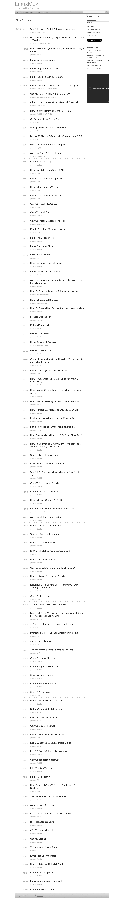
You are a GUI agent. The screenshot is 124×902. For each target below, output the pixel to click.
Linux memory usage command (46, 881)
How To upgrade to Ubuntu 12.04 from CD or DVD (56, 435)
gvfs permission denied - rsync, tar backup (52, 624)
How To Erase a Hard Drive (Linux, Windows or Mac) (57, 308)
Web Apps (40, 294)
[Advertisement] (74, 5)
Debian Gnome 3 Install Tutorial (46, 709)
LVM (38, 636)
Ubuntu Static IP (38, 838)
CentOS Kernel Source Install (45, 683)
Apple (39, 43)
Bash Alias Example (40, 254)
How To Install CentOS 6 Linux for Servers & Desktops (53, 786)
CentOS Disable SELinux (42, 658)
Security (45, 303)
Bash (38, 258)
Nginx (50, 88)
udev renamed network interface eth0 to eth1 (54, 102)
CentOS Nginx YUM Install (44, 666)
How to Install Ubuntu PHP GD (46, 500)
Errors (39, 365)
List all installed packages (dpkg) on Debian (52, 426)
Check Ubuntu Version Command (47, 463)
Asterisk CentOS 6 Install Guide (46, 153)
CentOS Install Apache (41, 872)
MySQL (39, 148)
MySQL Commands (92, 23)
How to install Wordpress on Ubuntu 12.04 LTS (54, 409)
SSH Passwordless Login (42, 821)
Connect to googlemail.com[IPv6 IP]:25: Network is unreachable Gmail (56, 360)
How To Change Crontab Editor (46, 263)
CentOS (38, 12)
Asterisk (39, 156)
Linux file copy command (42, 59)
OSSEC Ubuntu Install (41, 830)
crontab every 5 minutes (42, 804)
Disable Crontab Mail (41, 316)
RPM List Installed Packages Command (50, 550)
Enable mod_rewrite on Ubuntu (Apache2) (52, 418)
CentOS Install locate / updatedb (47, 178)
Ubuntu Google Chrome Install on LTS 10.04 (52, 567)
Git (38, 122)
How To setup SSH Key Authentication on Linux (54, 401)
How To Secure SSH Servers (44, 299)
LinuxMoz (26, 4)
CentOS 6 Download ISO (42, 692)
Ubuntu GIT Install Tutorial (44, 542)
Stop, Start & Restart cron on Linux (48, 796)
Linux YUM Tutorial (40, 776)
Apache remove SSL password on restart (50, 604)
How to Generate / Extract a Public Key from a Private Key (54, 380)
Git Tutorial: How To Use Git (44, 119)
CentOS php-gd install (41, 596)
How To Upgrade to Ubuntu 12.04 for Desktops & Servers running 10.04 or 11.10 (56, 445)
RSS (107, 12)
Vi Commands (90, 26)
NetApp (18, 12)
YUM (38, 780)
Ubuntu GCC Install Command (45, 534)
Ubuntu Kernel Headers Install (46, 700)
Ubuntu (53, 97)
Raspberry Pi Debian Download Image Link (52, 508)
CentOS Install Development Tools (48, 220)
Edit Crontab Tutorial (41, 768)
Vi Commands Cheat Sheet (44, 847)
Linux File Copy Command (94, 65)
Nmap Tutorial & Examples (43, 342)
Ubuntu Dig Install (39, 333)
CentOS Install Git (39, 212)
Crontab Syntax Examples (93, 32)
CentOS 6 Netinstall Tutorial (45, 483)
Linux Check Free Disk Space (45, 271)
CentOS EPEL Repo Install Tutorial (47, 734)
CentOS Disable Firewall (42, 725)
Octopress (40, 131)
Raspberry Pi (41, 512)
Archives (45, 12)
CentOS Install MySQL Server (45, 203)
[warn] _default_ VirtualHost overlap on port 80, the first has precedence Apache (57, 614)
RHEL (44, 32)
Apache (39, 608)
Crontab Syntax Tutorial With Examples (50, 813)
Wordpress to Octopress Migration (48, 127)
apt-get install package (42, 641)
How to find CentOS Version (44, 187)
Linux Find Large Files (41, 246)
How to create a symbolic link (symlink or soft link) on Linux (57, 50)
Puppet (55, 88)
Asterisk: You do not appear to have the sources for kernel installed (56, 281)
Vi (37, 850)
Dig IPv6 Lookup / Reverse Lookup (47, 229)
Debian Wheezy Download (44, 717)
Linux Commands (28, 12)
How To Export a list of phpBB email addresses (54, 291)
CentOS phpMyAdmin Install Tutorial (49, 370)
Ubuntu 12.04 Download (43, 559)
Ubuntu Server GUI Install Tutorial (48, 576)
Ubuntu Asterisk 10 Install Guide (47, 864)
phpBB (46, 294)
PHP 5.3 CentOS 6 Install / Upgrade (48, 751)
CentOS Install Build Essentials (46, 195)
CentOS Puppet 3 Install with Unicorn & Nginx (54, 85)
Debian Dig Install (39, 325)
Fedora (39, 139)
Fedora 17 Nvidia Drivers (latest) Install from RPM (56, 136)
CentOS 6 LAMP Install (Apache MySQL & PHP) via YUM (56, 473)
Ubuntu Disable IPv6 (41, 350)
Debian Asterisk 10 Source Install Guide (50, 742)
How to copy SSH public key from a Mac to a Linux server (56, 391)
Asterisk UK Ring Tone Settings (46, 517)
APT (38, 644)
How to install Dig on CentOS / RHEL (49, 170)
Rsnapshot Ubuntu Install (43, 855)
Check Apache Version (41, 675)
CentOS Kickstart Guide (42, 889)
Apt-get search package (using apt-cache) (51, 649)
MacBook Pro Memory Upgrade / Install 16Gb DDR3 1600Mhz (57, 38)
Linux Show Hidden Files (42, 237)
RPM (38, 554)
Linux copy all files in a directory (46, 76)
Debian (39, 328)
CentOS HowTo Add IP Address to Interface (52, 28)
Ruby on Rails (45, 97)
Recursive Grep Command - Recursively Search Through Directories (54, 586)
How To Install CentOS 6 (93, 29)
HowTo (43, 43)
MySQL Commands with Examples (47, 144)
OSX (48, 43)
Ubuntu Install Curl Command (45, 525)
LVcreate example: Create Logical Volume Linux (54, 632)
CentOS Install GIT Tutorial (44, 491)
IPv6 (38, 232)
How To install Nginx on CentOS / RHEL (50, 110)
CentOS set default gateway (44, 759)
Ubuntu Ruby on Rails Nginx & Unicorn (50, 93)
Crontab (39, 320)
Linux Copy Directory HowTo (94, 68)
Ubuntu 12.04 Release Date (44, 455)
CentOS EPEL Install (92, 35)
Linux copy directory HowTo (44, 68)
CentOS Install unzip (40, 161)
